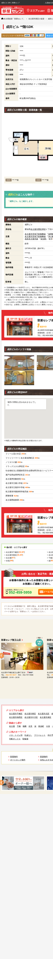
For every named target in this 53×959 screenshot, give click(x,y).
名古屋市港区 (45, 717)
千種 (50, 558)
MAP (28, 672)
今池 (48, 726)
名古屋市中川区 (31, 717)
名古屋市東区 (30, 714)
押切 (44, 229)
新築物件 (44, 757)
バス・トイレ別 (15, 735)
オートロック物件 (17, 760)
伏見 (8, 561)
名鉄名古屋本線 (31, 239)
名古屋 (8, 558)
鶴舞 (24, 726)
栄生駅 (43, 239)
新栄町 (41, 726)
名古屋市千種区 (12, 552)
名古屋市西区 (36, 229)
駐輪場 (25, 739)
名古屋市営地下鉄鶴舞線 (35, 234)
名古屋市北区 (43, 714)
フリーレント (40, 735)
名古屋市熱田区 (15, 717)
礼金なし (28, 735)
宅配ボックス (15, 739)
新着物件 (14, 757)
